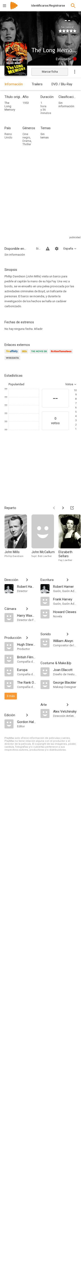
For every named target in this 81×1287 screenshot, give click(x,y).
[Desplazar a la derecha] (63, 507)
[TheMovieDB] (40, 354)
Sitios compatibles (38, 248)
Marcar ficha (50, 71)
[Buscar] (73, 5)
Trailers (37, 84)
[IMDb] (25, 354)
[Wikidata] (13, 360)
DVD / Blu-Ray (62, 84)
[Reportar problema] (47, 248)
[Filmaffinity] (12, 354)
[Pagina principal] (14, 8)
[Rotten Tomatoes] (62, 354)
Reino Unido (8, 135)
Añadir (38, 329)
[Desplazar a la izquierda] (54, 507)
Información (13, 84)
